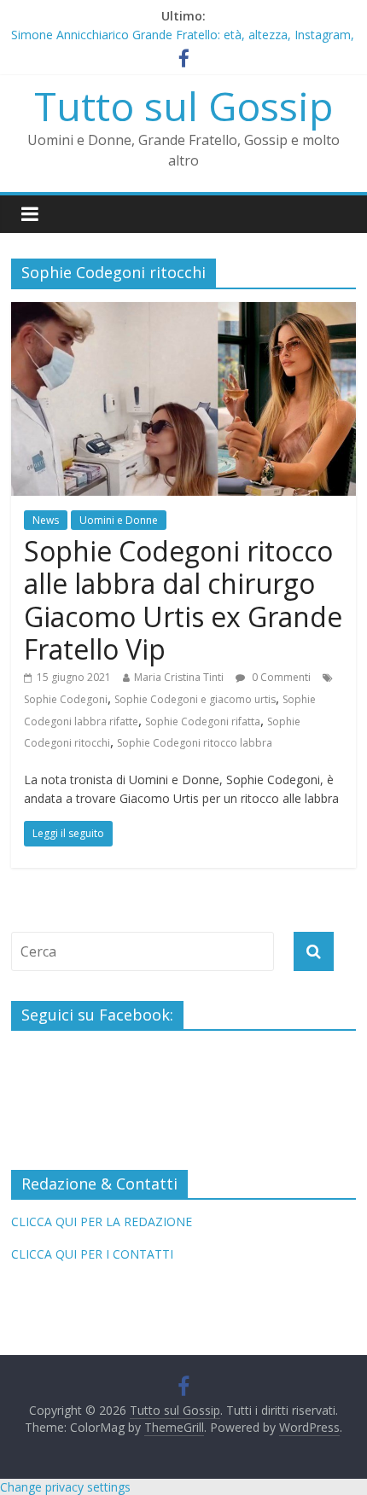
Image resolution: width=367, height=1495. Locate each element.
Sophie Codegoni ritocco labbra (194, 743)
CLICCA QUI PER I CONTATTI (92, 1254)
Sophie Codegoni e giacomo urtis (195, 699)
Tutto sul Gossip (183, 105)
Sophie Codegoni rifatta (202, 721)
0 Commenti (280, 677)
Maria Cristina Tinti (179, 677)
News (45, 520)
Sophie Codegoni (66, 699)
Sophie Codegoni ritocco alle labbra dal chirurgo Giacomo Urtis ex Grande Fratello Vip (183, 599)
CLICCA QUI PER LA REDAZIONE (101, 1221)
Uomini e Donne (118, 520)
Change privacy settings (65, 1487)
